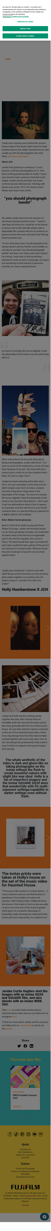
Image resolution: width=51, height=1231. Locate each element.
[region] (25, 20)
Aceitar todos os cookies (25, 36)
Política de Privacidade (21, 16)
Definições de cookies (25, 21)
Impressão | (7, 16)
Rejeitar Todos (25, 28)
